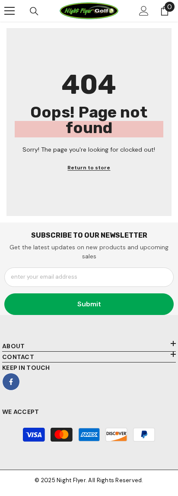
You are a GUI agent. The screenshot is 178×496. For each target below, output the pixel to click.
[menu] (9, 11)
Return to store (88, 167)
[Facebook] (11, 382)
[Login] (144, 11)
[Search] (34, 11)
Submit (89, 303)
